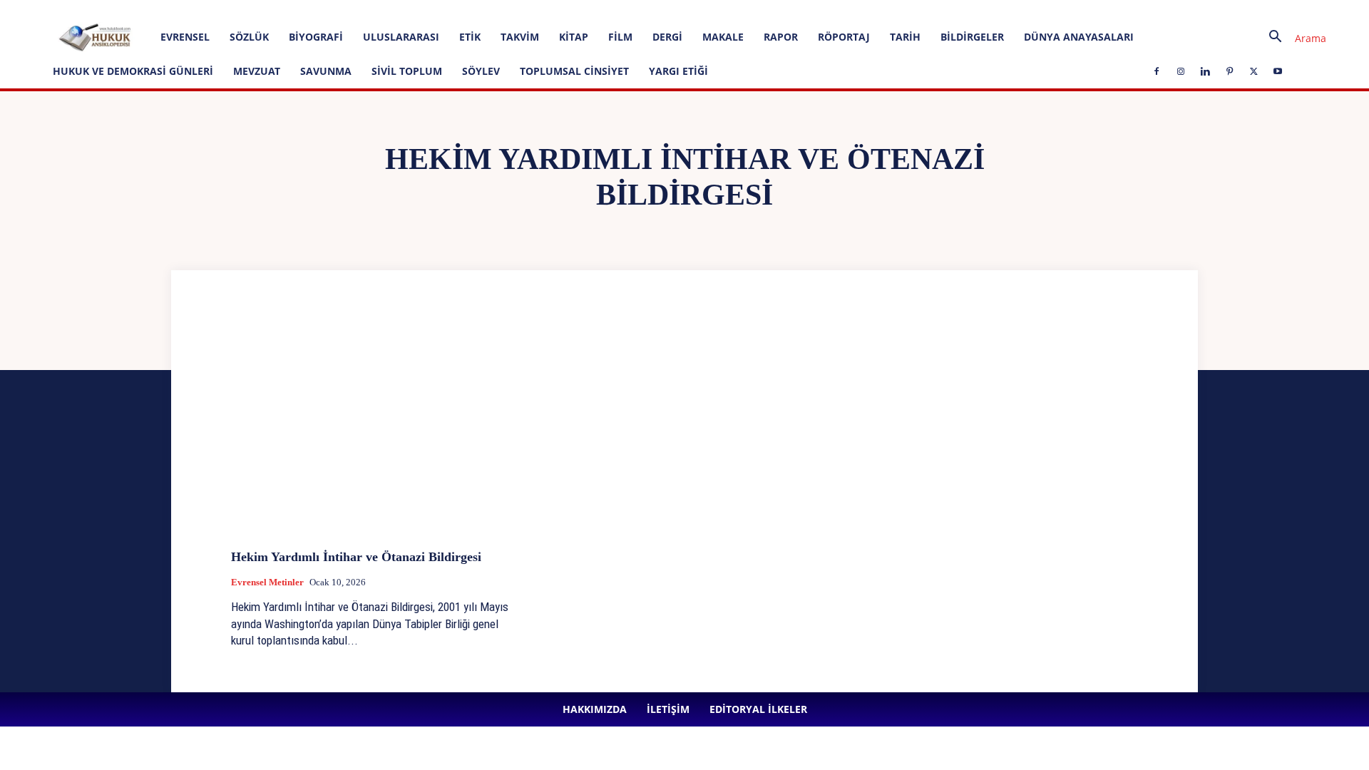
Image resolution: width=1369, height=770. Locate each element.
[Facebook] (323, 10)
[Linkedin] (370, 10)
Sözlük (249, 36)
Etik (470, 36)
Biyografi (316, 36)
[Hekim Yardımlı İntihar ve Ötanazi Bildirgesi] (375, 431)
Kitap (573, 36)
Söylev (481, 71)
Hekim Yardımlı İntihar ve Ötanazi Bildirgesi (356, 557)
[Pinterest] (394, 10)
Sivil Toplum (406, 71)
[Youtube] (441, 10)
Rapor (781, 36)
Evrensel (185, 36)
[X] (418, 10)
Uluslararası (401, 36)
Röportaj (844, 36)
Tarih (905, 36)
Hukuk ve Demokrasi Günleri (133, 71)
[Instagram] (347, 10)
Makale (723, 36)
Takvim (520, 36)
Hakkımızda (158, 9)
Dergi (667, 36)
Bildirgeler (972, 36)
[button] (1292, 38)
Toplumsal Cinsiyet (574, 71)
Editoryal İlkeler (261, 9)
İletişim (206, 9)
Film (620, 36)
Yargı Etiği (678, 71)
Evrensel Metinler (267, 582)
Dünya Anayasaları (1079, 36)
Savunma (326, 71)
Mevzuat (256, 71)
